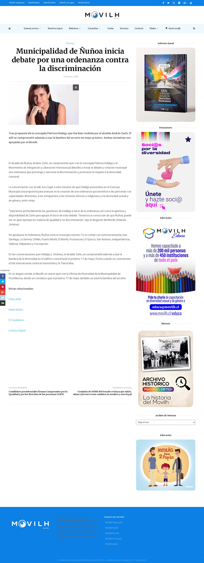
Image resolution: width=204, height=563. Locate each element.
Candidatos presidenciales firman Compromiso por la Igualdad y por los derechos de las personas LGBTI (38, 393)
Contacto (139, 28)
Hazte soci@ (172, 28)
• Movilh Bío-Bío (49, 3)
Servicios (124, 28)
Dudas (111, 28)
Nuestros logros (55, 28)
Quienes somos (31, 28)
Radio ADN (15, 299)
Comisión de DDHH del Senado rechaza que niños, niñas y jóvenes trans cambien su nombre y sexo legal (102, 393)
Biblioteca (73, 28)
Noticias (70, 44)
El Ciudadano (16, 320)
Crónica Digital (17, 330)
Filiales (153, 28)
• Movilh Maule (34, 3)
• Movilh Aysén (84, 3)
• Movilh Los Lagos (66, 3)
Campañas (93, 28)
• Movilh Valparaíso (16, 3)
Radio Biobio (16, 309)
